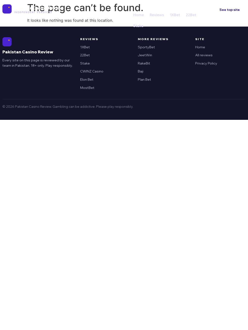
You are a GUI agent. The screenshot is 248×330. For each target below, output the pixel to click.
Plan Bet (144, 79)
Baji (140, 71)
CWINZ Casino (91, 71)
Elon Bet (86, 79)
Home (138, 15)
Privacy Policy (206, 63)
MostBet (87, 88)
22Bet (191, 15)
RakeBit (144, 63)
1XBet (175, 15)
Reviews (157, 15)
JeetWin (145, 55)
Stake (138, 25)
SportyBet (146, 47)
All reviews (204, 55)
